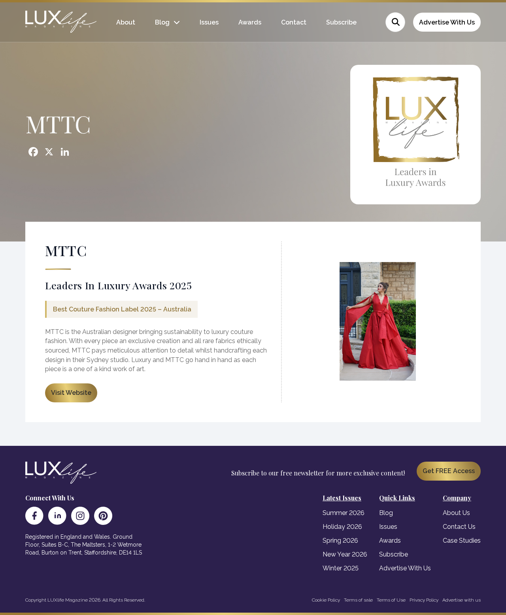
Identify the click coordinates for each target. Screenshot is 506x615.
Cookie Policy (326, 600)
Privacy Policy (424, 600)
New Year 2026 (345, 554)
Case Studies (462, 540)
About (125, 22)
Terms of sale (358, 600)
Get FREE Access (449, 471)
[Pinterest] (103, 516)
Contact (293, 22)
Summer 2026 (343, 513)
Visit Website (71, 392)
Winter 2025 (341, 568)
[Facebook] (34, 516)
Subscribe (341, 22)
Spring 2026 (340, 540)
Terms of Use (391, 600)
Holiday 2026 (342, 526)
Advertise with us (461, 600)
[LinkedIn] (57, 516)
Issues (209, 22)
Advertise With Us (447, 22)
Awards (249, 22)
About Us (456, 513)
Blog (162, 22)
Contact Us (459, 526)
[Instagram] (80, 516)
